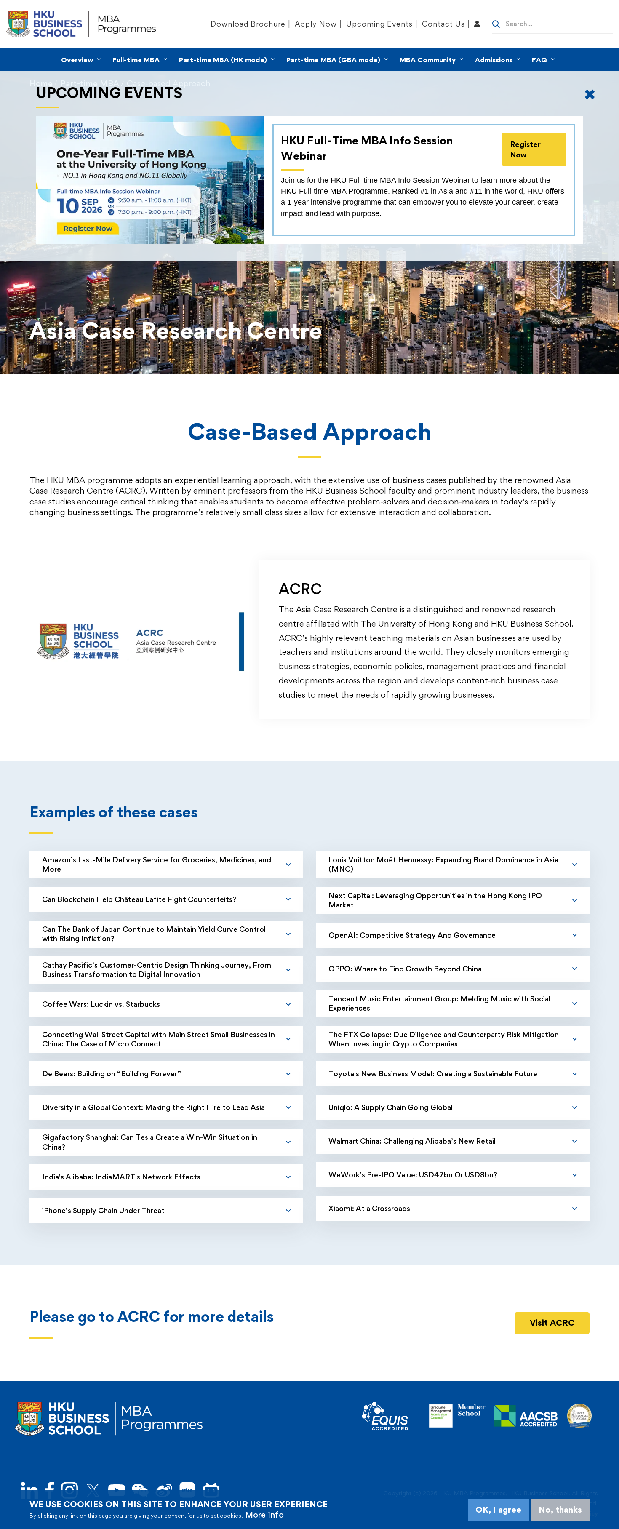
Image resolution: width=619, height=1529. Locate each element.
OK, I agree (498, 1510)
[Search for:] (552, 23)
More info (264, 1515)
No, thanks (560, 1510)
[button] (552, 1323)
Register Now (525, 149)
